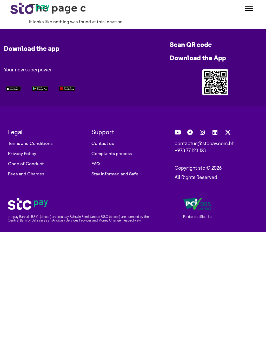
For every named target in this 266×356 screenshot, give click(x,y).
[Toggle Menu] (249, 8)
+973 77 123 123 (190, 151)
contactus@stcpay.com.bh (205, 144)
